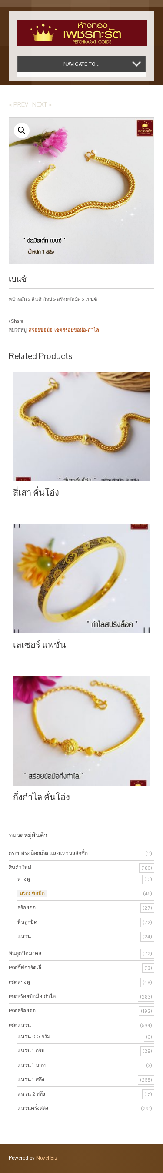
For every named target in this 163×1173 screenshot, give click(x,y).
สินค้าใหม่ (42, 299)
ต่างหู (23, 878)
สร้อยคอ (26, 907)
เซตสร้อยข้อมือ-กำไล (76, 330)
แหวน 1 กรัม (31, 1050)
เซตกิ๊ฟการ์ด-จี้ (25, 967)
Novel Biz (46, 1157)
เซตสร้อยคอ (22, 1010)
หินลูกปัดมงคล (25, 953)
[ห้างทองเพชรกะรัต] (81, 28)
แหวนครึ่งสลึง (32, 1108)
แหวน (24, 936)
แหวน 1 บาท (31, 1065)
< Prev (18, 104)
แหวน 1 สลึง (30, 1079)
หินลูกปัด (27, 921)
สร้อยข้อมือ (69, 299)
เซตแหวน (20, 1025)
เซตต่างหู (19, 982)
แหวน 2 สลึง (31, 1093)
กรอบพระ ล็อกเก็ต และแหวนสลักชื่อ (48, 853)
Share (17, 321)
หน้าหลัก (18, 299)
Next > (42, 104)
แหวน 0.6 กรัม (33, 1036)
